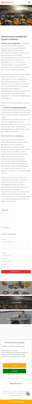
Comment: (3, 239)
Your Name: (3, 252)
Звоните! (4, 210)
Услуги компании (10, 15)
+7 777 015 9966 (16, 401)
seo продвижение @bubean (16, 399)
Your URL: (3, 264)
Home (2, 15)
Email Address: (4, 258)
